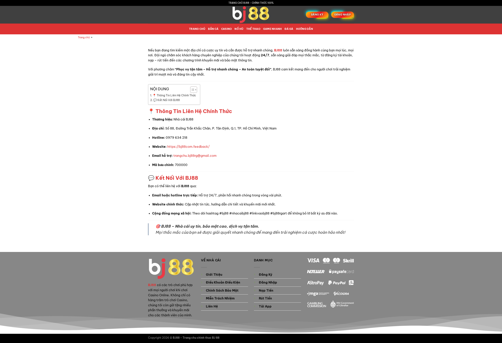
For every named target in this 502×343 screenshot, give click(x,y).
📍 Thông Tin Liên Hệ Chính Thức (174, 95)
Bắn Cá (213, 28)
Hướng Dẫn (304, 28)
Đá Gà (289, 28)
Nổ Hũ (239, 28)
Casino (226, 28)
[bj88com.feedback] (251, 15)
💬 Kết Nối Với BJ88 (166, 100)
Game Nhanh (272, 28)
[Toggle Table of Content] (191, 89)
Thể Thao (253, 28)
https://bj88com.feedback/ (188, 147)
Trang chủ (197, 28)
